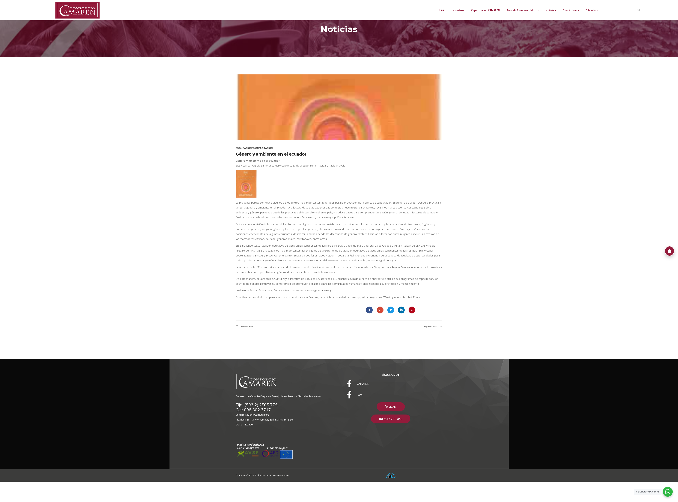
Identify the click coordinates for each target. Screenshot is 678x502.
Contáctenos (571, 10)
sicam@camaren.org (319, 290)
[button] (391, 406)
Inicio (442, 10)
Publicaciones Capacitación (254, 148)
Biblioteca (592, 10)
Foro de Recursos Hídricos (523, 10)
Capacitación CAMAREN (485, 10)
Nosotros (458, 10)
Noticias (551, 10)
